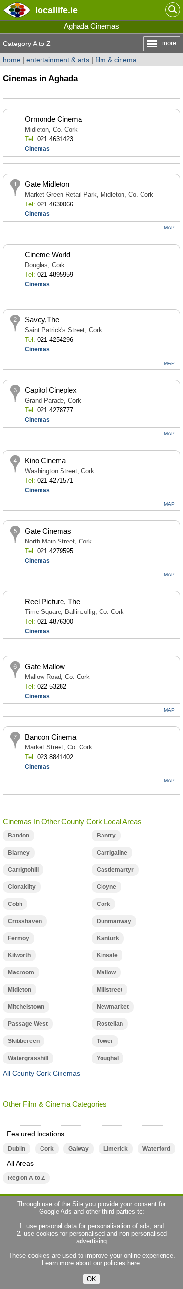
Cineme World (47, 254)
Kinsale (107, 955)
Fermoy (18, 938)
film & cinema (116, 60)
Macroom (21, 972)
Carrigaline (112, 852)
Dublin (16, 1148)
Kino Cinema (45, 460)
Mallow (106, 972)
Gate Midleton (47, 184)
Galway (78, 1148)
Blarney (19, 852)
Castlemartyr (115, 869)
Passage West (28, 1023)
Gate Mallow (45, 666)
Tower (105, 1041)
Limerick (115, 1148)
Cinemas (37, 148)
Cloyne (106, 886)
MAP (169, 227)
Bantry (106, 835)
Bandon (18, 835)
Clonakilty (22, 886)
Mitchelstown (26, 1006)
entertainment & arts (57, 60)
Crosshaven (25, 921)
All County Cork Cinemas (41, 1073)
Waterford (156, 1148)
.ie (56, 10)
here (133, 1262)
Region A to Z (26, 1178)
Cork (103, 904)
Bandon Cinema (50, 737)
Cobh (15, 904)
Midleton (19, 989)
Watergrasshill (28, 1058)
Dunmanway (114, 921)
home (11, 60)
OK (91, 1279)
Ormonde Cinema (53, 119)
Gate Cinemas (48, 531)
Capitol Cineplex (51, 390)
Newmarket (113, 1006)
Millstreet (109, 989)
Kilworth (19, 955)
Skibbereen (24, 1041)
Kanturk (108, 938)
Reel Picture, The (52, 601)
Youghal (108, 1058)
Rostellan (110, 1023)
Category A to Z (27, 43)
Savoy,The (42, 320)
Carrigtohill (23, 869)
